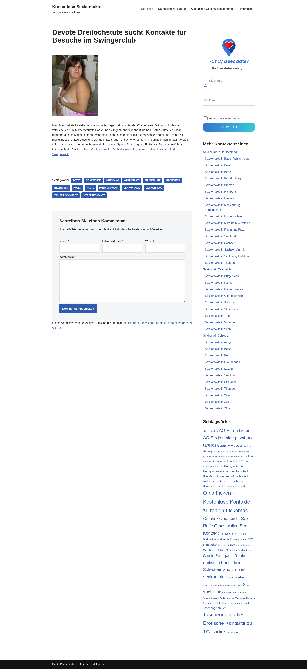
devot (76, 180)
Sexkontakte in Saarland (220, 236)
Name (64, 241)
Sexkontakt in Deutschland (220, 151)
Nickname (215, 80)
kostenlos (223, 476)
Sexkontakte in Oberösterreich (224, 295)
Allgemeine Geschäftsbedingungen (213, 8)
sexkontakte (215, 576)
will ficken (232, 632)
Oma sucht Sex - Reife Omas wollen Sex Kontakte (227, 525)
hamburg (219, 466)
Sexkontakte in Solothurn (220, 375)
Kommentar (67, 257)
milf (232, 476)
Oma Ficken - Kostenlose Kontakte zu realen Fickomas (226, 502)
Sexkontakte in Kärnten (219, 282)
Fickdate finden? (235, 456)
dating (207, 451)
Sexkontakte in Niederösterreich (225, 289)
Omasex (211, 518)
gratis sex (208, 466)
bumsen (247, 446)
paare (90, 188)
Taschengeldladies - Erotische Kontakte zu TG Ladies (227, 623)
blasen (238, 445)
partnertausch (109, 188)
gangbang (112, 180)
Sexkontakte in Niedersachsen (224, 216)
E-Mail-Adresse (112, 241)
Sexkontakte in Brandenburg (223, 178)
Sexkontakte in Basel (218, 348)
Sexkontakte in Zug (217, 401)
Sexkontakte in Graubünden (222, 362)
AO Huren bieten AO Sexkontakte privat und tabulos (228, 437)
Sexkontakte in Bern (217, 355)
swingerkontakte (94, 195)
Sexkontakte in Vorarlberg (221, 322)
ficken (249, 456)
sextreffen (207, 585)
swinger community (66, 195)
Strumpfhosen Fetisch (215, 598)
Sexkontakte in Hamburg (220, 191)
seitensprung (219, 544)
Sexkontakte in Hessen (219, 198)
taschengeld (243, 603)
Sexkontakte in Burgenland (222, 276)
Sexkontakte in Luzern (219, 368)
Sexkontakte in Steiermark (221, 309)
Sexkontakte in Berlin (218, 171)
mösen (77, 188)
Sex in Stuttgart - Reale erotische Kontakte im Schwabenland (224, 562)
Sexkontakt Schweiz (216, 335)
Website (150, 241)
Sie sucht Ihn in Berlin (234, 592)
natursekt (240, 486)
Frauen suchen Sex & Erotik (230, 461)
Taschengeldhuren (215, 608)
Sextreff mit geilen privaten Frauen (227, 585)
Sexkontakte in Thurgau (220, 388)
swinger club (154, 188)
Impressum (247, 8)
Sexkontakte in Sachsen (220, 242)
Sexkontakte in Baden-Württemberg (227, 158)
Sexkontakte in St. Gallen (221, 382)
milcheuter (173, 180)
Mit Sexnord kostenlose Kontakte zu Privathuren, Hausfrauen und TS (225, 481)
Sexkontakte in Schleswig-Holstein (227, 256)
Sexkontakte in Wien (218, 328)
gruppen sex (132, 180)
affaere (206, 431)
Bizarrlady (225, 445)
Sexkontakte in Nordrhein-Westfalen (227, 223)
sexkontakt (238, 570)
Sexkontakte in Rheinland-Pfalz (225, 229)
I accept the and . (225, 118)
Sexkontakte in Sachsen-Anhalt (224, 249)
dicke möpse (93, 180)
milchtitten (61, 188)
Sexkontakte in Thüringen (221, 262)
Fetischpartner (219, 452)
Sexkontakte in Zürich (218, 408)
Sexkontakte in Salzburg (220, 302)
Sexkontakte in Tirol (217, 315)
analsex (214, 431)
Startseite (147, 8)
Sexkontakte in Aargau (219, 342)
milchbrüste (153, 180)
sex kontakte (132, 188)
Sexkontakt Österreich (217, 269)
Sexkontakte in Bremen (219, 185)
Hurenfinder (209, 476)
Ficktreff (207, 461)
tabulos (231, 598)
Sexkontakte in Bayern (219, 165)
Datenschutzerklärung (172, 8)
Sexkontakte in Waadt (218, 395)
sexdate (236, 544)
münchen (230, 486)
